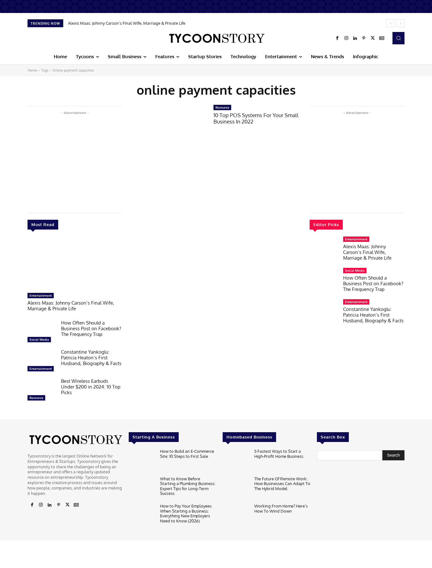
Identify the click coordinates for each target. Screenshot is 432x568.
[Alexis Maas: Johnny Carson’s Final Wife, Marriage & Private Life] (75, 264)
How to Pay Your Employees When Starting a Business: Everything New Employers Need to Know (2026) (186, 513)
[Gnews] (381, 38)
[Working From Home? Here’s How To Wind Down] (236, 515)
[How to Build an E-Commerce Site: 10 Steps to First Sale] (142, 460)
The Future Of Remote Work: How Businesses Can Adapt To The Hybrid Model (282, 483)
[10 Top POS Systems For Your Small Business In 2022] (168, 129)
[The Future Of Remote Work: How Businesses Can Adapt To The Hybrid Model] (236, 488)
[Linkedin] (355, 38)
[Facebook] (337, 38)
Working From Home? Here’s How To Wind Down (281, 508)
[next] (400, 23)
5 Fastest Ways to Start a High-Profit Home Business (278, 454)
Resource (36, 397)
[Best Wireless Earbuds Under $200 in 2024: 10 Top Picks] (42, 391)
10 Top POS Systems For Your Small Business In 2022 (256, 118)
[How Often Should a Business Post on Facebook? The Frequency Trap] (42, 332)
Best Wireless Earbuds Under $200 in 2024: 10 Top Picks (90, 386)
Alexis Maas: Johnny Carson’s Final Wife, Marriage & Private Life (126, 23)
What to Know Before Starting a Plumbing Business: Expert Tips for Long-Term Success (187, 486)
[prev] (390, 23)
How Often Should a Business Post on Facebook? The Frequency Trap (91, 328)
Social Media (39, 339)
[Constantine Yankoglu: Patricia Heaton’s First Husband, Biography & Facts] (42, 361)
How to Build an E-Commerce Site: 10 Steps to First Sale (187, 454)
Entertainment (40, 295)
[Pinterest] (364, 38)
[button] (398, 38)
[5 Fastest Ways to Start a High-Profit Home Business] (236, 460)
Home (32, 70)
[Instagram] (346, 38)
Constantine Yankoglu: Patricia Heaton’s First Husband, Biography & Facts (91, 357)
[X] (372, 38)
